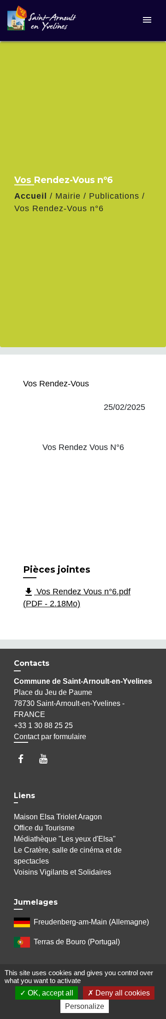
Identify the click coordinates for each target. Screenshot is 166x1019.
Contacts (31, 663)
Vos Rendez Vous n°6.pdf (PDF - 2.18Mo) (76, 597)
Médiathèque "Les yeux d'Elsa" (65, 839)
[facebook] (25, 759)
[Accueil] (42, 20)
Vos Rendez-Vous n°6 (59, 208)
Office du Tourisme (44, 828)
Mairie (68, 196)
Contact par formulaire (50, 737)
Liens (24, 795)
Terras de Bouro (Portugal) (77, 942)
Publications (114, 196)
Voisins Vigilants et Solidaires (62, 872)
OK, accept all (49, 993)
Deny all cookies (122, 993)
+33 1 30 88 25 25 (43, 725)
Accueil (30, 196)
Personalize (84, 1006)
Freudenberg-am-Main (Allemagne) (91, 922)
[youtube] (47, 759)
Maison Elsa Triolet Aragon (58, 817)
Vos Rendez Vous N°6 (83, 447)
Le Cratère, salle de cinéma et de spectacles (68, 855)
